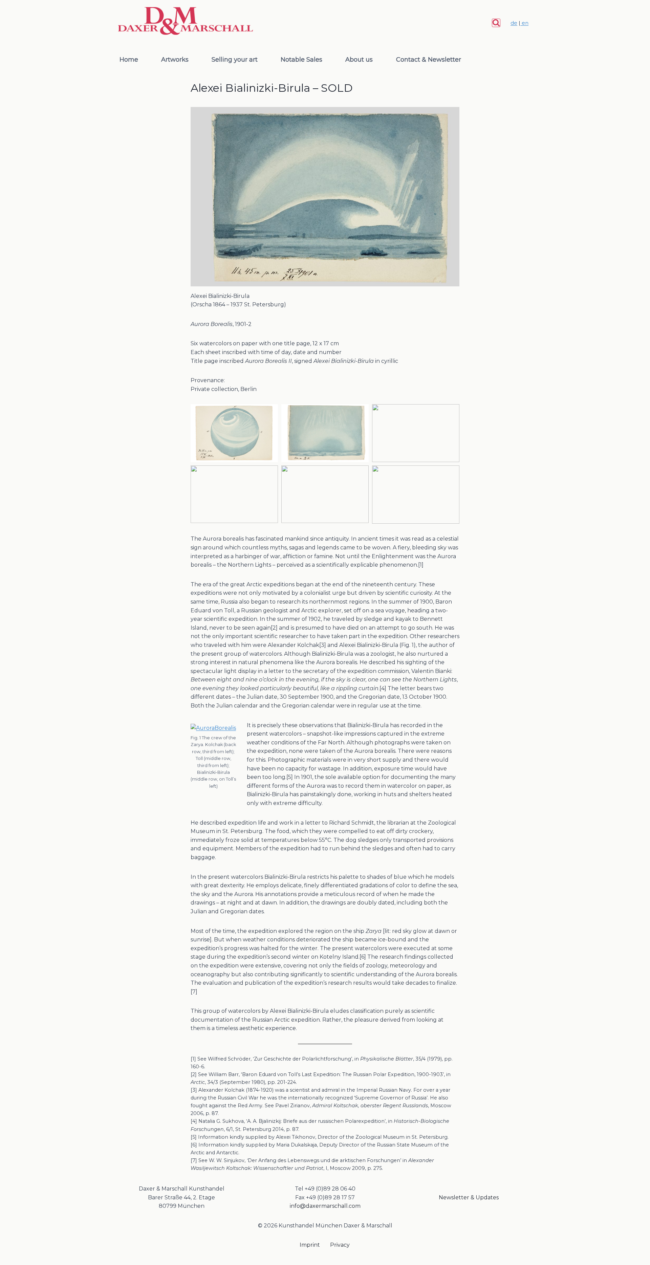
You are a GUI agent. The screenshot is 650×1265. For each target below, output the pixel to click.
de (514, 23)
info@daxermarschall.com (325, 1206)
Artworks (175, 59)
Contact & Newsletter (428, 59)
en (524, 23)
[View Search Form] (496, 23)
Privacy (340, 1245)
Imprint (310, 1245)
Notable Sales (301, 59)
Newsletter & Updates (469, 1197)
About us (359, 59)
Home (129, 59)
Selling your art (235, 59)
